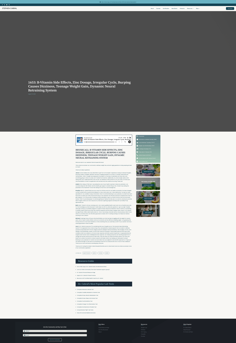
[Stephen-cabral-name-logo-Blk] (9, 8)
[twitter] (4, 4)
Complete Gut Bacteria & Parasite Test (86, 307)
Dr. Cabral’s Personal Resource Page (86, 272)
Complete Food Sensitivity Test (84, 301)
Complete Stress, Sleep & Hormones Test (87, 298)
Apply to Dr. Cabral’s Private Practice (86, 275)
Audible (107, 253)
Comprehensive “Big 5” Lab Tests (85, 310)
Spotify (94, 253)
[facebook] (2, 4)
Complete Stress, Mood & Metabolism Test (87, 295)
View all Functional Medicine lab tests (86, 313)
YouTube (100, 253)
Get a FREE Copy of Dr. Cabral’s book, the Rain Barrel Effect (92, 266)
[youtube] (6, 4)
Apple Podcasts (86, 253)
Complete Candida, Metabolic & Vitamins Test (88, 292)
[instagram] (9, 4)
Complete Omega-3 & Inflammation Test (87, 304)
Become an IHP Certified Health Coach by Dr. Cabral (90, 278)
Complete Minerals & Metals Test (85, 289)
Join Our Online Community (84, 269)
